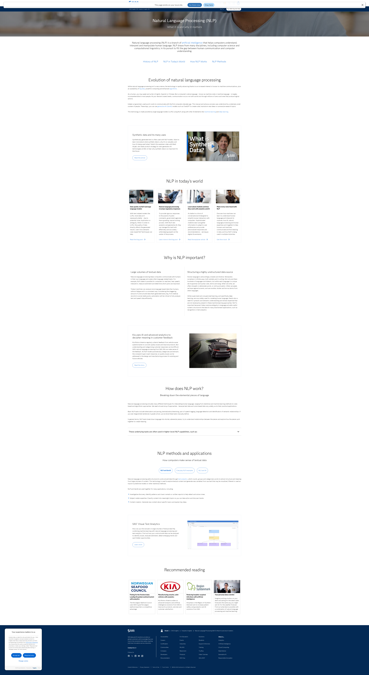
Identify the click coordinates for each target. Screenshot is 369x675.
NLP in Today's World (174, 61)
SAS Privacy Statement (32, 642)
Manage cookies (23, 661)
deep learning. (224, 112)
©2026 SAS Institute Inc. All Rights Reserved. (184, 667)
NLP (221, 9)
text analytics (182, 479)
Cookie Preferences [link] (133, 667)
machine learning (210, 112)
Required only (29, 655)
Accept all (16, 655)
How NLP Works (198, 61)
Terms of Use (156, 667)
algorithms (173, 89)
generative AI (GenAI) (164, 106)
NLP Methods (219, 61)
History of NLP (150, 61)
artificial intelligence (192, 42)
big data (142, 89)
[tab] (166, 472)
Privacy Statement (144, 667)
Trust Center (165, 667)
